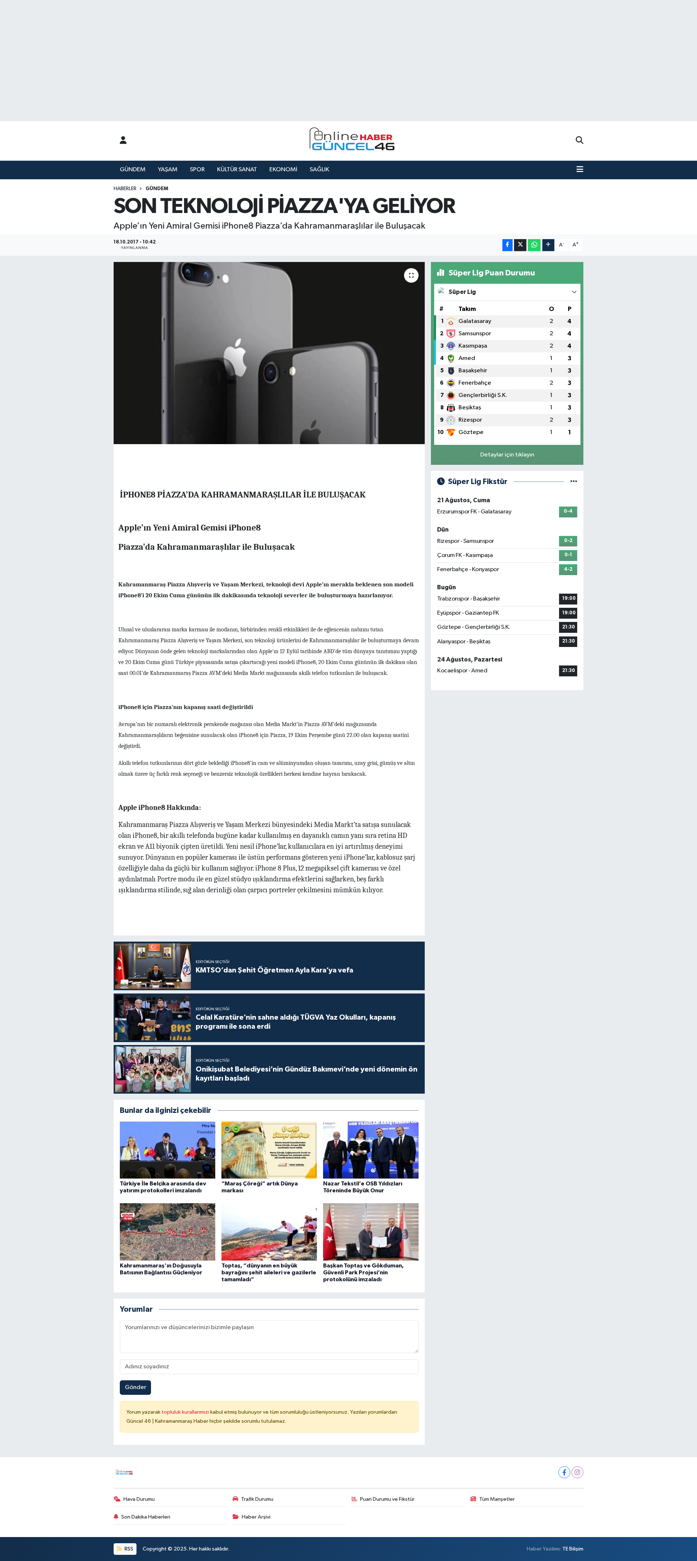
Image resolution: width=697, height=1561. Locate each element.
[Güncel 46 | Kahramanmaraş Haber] (354, 140)
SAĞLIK (319, 170)
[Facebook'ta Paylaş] (507, 245)
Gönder (135, 1387)
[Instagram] (577, 1472)
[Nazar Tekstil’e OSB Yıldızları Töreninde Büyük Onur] (371, 1150)
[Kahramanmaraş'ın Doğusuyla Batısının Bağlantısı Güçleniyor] (167, 1232)
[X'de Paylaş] (520, 245)
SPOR (197, 170)
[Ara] (579, 141)
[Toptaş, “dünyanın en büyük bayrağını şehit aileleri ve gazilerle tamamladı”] (269, 1232)
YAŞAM (168, 170)
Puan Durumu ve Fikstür (387, 1499)
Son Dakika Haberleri (145, 1517)
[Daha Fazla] (548, 245)
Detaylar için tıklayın (507, 455)
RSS (128, 1549)
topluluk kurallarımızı (186, 1412)
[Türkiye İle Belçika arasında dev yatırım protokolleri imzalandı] (167, 1150)
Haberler (125, 188)
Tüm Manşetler (497, 1499)
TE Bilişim (572, 1549)
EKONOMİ (283, 170)
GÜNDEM (133, 170)
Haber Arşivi (256, 1517)
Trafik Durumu (257, 1499)
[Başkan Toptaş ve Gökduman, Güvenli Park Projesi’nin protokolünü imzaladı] (371, 1232)
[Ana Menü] (579, 170)
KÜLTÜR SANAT (237, 170)
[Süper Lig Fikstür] (573, 482)
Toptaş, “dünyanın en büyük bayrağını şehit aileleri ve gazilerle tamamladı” (268, 1272)
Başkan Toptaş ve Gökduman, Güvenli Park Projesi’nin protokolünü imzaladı (363, 1272)
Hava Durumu (139, 1499)
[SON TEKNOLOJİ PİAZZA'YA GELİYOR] (269, 353)
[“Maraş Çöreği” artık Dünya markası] (269, 1150)
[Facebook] (564, 1472)
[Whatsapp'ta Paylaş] (534, 245)
